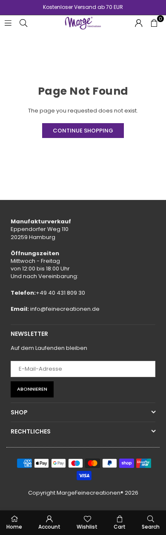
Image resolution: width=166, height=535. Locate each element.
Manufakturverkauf (41, 221)
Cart (120, 526)
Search (151, 526)
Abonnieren (32, 389)
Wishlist (87, 526)
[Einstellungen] (138, 23)
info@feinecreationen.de (65, 309)
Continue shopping (83, 131)
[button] (154, 23)
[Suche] (23, 23)
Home (14, 526)
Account (49, 526)
